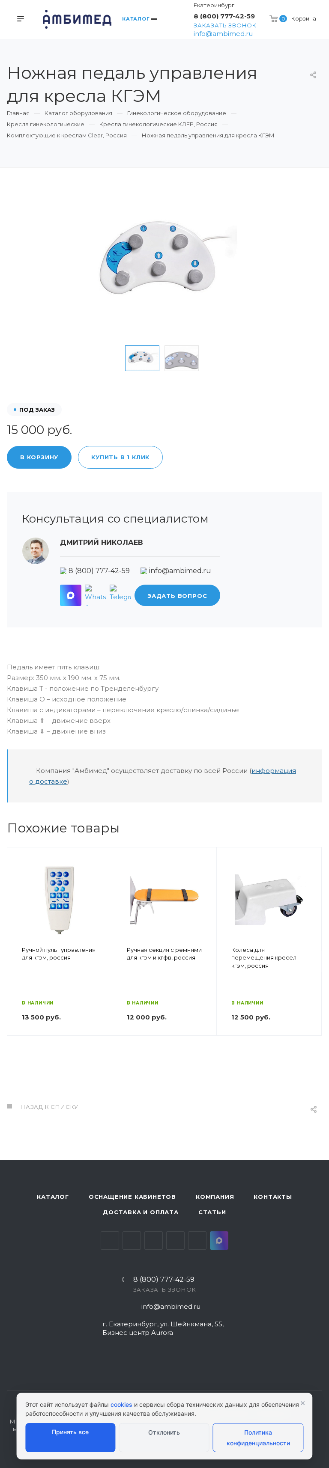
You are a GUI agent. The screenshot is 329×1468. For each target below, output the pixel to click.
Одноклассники (175, 1240)
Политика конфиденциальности (258, 1438)
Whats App (197, 1240)
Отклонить (164, 1432)
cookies (121, 1404)
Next (217, 358)
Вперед (311, 961)
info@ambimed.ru (223, 34)
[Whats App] (95, 595)
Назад (17, 961)
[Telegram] (120, 595)
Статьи (212, 1212)
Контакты (273, 1196)
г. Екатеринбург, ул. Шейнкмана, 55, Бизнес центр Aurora (163, 1328)
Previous (111, 358)
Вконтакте (110, 1240)
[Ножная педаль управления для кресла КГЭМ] (164, 264)
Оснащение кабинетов (132, 1196)
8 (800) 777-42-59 (224, 16)
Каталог (53, 1196)
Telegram (132, 1240)
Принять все (70, 1431)
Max (219, 1240)
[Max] (70, 595)
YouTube (153, 1240)
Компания (215, 1196)
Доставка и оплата (141, 1212)
